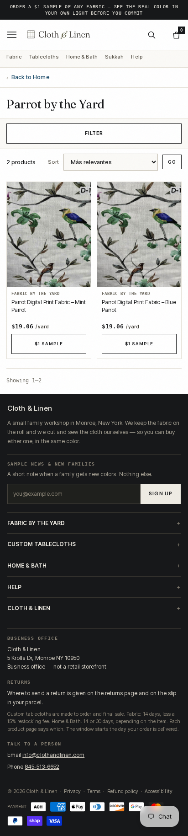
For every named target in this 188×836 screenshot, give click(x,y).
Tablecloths (43, 57)
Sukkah (114, 57)
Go (172, 162)
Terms (93, 791)
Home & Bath (82, 57)
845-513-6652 (42, 766)
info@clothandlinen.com (53, 754)
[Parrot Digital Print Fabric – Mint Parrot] (49, 234)
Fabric (13, 57)
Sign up (160, 493)
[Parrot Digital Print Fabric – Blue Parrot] (139, 234)
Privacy (72, 791)
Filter (94, 133)
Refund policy (122, 791)
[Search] (151, 35)
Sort (53, 162)
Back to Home (28, 77)
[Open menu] (12, 35)
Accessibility (158, 791)
